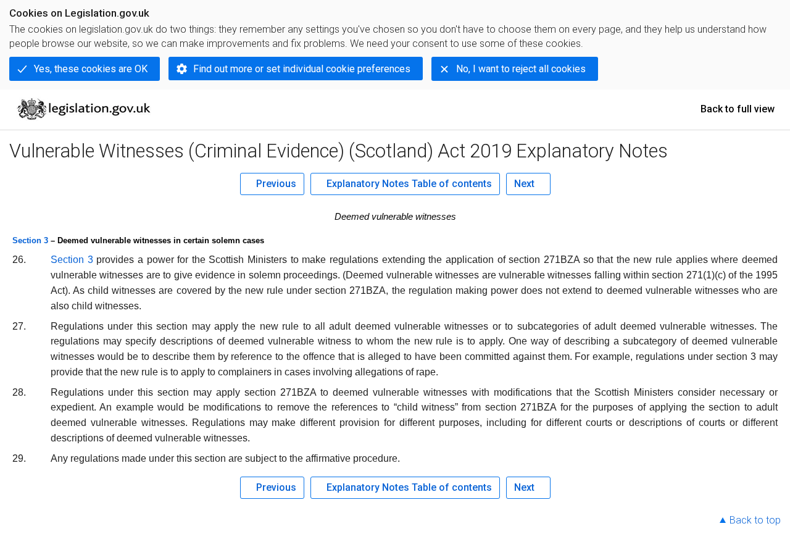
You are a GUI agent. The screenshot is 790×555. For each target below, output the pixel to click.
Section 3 (30, 240)
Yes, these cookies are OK (91, 69)
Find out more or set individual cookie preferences (301, 69)
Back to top (755, 520)
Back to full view (738, 109)
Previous (276, 184)
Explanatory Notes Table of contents (409, 184)
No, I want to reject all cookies (521, 69)
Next (524, 184)
